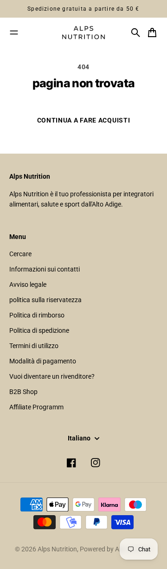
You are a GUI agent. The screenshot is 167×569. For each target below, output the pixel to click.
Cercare (20, 254)
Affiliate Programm (36, 407)
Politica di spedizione (39, 330)
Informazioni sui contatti (44, 269)
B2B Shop (23, 391)
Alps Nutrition (57, 549)
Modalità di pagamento (42, 361)
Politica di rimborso (36, 315)
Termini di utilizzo (33, 345)
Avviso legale (27, 284)
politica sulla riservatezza (45, 300)
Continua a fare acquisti (83, 120)
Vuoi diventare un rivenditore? (52, 376)
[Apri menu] (14, 32)
